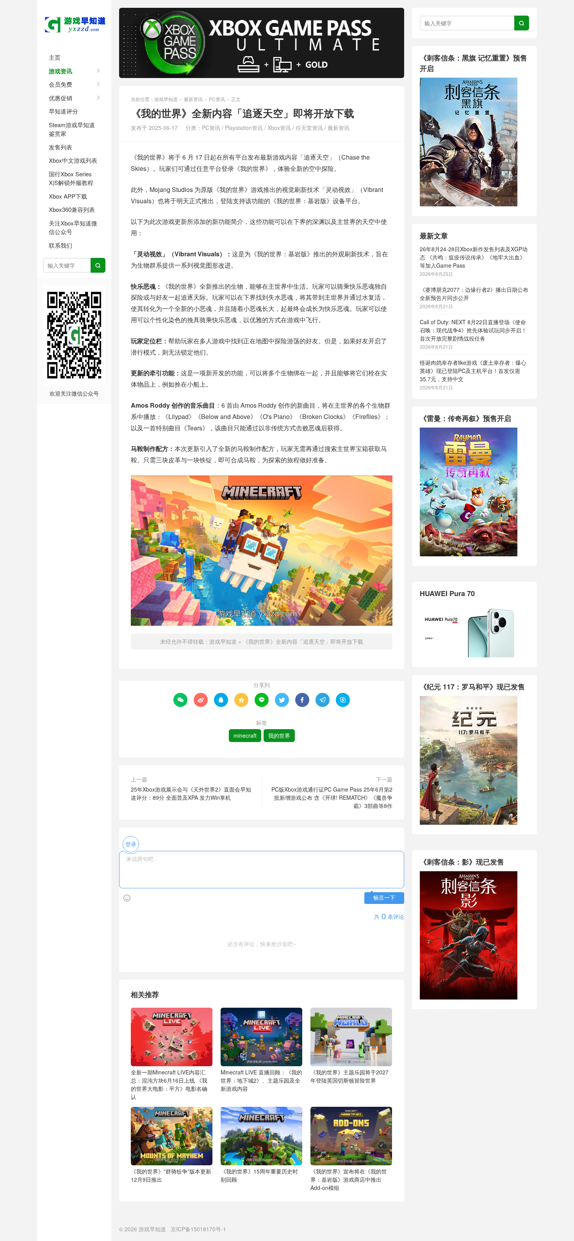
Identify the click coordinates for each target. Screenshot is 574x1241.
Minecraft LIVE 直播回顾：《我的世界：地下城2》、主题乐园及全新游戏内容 (261, 1080)
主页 (55, 57)
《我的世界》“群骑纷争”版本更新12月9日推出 (171, 1175)
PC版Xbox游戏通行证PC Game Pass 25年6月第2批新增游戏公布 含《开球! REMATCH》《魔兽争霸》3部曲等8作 (331, 797)
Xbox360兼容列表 (72, 209)
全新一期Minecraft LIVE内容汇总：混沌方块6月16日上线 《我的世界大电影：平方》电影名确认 (169, 1084)
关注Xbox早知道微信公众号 (73, 227)
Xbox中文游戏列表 (73, 160)
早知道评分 (63, 111)
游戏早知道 (74, 23)
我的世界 (279, 735)
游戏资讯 (60, 71)
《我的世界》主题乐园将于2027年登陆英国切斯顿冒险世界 (349, 1076)
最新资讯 (193, 99)
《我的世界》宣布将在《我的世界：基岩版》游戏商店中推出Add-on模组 (348, 1179)
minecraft (245, 735)
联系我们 (60, 245)
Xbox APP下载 (68, 196)
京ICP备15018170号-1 (198, 1229)
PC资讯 (217, 99)
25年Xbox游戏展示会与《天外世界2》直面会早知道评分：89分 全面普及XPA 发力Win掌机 (191, 793)
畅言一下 (384, 898)
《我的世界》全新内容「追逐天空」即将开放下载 (303, 641)
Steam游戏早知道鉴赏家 (72, 129)
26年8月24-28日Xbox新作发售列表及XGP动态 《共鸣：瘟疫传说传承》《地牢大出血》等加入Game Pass (474, 257)
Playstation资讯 (244, 127)
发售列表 (60, 147)
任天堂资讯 (309, 127)
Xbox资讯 (279, 127)
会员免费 (60, 84)
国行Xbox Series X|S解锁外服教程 (71, 178)
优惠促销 (60, 98)
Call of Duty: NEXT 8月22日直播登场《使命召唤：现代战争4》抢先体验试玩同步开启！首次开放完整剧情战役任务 (473, 330)
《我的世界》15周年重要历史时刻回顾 (259, 1175)
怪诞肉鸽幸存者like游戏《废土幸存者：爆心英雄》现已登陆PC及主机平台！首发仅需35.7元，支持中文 (473, 371)
